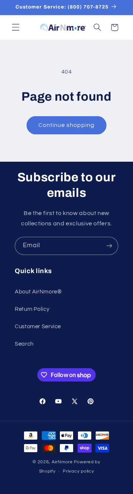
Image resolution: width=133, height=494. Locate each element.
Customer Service (38, 326)
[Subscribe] (109, 246)
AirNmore (62, 462)
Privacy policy (78, 471)
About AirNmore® (38, 292)
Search (24, 344)
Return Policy (32, 309)
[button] (15, 27)
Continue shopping (66, 125)
